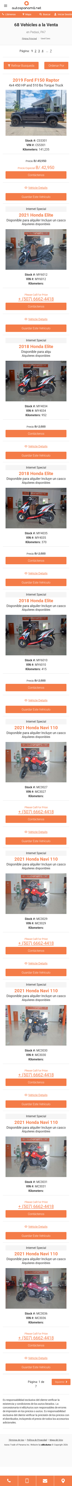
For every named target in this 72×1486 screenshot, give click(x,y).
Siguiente (60, 1382)
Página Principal (29, 38)
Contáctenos (36, 175)
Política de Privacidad (37, 1440)
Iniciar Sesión (64, 14)
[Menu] (5, 6)
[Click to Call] (9, 1481)
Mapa (28, 14)
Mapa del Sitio (56, 1440)
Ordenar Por (56, 65)
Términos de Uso (16, 1440)
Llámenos (10, 14)
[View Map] (63, 1481)
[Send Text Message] (27, 1481)
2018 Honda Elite (36, 346)
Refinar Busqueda (22, 65)
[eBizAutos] (46, 1445)
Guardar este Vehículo (36, 197)
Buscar (46, 14)
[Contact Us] (45, 1481)
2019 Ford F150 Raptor (36, 80)
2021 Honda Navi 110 (36, 727)
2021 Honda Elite (36, 215)
